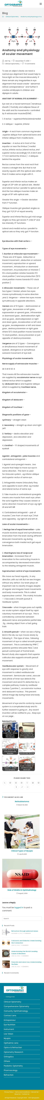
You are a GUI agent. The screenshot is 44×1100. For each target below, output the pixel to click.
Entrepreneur (10, 1020)
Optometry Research (13, 1052)
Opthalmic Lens (11, 1043)
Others (7, 1061)
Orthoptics (9, 1056)
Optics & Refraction (13, 1047)
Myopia (7, 1038)
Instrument (9, 1029)
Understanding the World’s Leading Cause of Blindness (24, 952)
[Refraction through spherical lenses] (6, 932)
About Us (17, 1094)
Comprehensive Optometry (16, 1006)
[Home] (3, 17)
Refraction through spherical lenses (24, 931)
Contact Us (25, 1094)
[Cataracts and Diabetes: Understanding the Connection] (6, 942)
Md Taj (7, 61)
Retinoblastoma (22, 801)
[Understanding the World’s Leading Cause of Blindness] (6, 953)
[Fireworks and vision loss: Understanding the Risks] (6, 964)
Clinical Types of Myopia (22, 851)
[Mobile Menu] (41, 4)
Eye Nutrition (9, 1024)
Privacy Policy (8, 1092)
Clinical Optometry (12, 64)
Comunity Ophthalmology (16, 1011)
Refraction (8, 1075)
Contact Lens (10, 1015)
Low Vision (8, 1034)
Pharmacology (11, 1070)
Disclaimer (34, 1092)
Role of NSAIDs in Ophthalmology (22, 890)
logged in (18, 907)
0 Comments (30, 64)
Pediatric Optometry (13, 1066)
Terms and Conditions (22, 1092)
